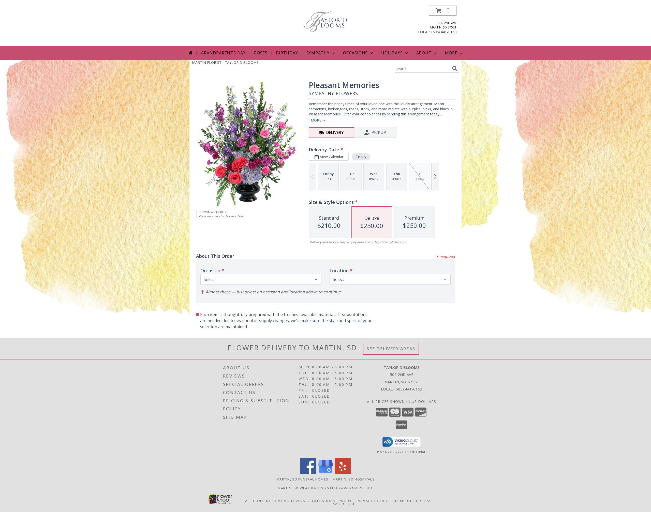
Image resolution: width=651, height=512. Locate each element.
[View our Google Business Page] (325, 473)
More (451, 53)
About (424, 53)
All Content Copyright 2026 (275, 501)
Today (361, 156)
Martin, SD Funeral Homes (302, 479)
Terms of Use (341, 504)
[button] (442, 11)
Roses (261, 53)
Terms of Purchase (413, 501)
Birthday (287, 53)
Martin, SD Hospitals (354, 479)
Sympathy (318, 53)
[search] (455, 68)
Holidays (392, 53)
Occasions (355, 53)
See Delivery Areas (391, 349)
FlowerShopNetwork (329, 501)
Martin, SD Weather (297, 488)
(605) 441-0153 (443, 31)
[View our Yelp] (343, 473)
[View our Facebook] (308, 473)
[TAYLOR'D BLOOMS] (325, 20)
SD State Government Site (347, 488)
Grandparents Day (223, 53)
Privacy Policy (372, 501)
